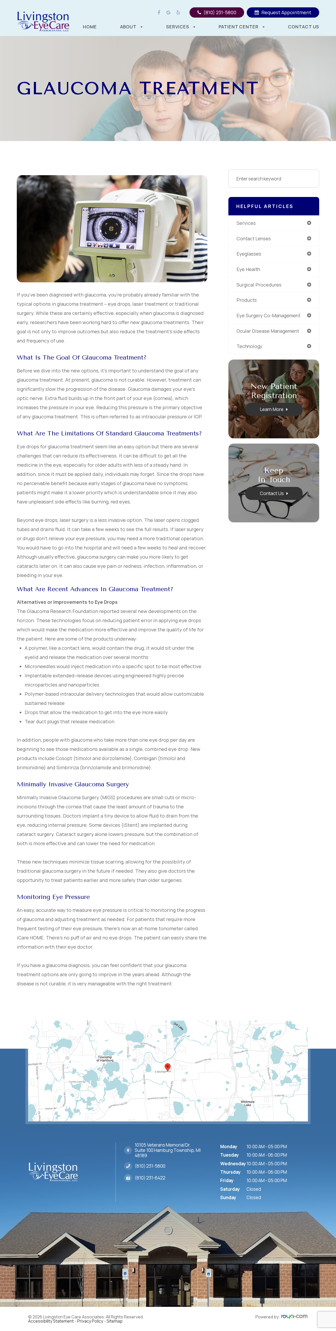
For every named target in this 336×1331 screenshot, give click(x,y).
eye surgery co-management (268, 315)
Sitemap (115, 1321)
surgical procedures (259, 285)
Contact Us (303, 27)
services (246, 223)
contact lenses (254, 238)
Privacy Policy (90, 1321)
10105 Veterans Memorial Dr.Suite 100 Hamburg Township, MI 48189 (168, 1150)
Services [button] (177, 27)
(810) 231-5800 (150, 1166)
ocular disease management (268, 331)
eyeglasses (249, 254)
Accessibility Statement (51, 1321)
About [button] (128, 27)
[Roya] (294, 1317)
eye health (248, 269)
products (247, 300)
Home (90, 27)
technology (249, 346)
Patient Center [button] (239, 27)
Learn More (272, 409)
